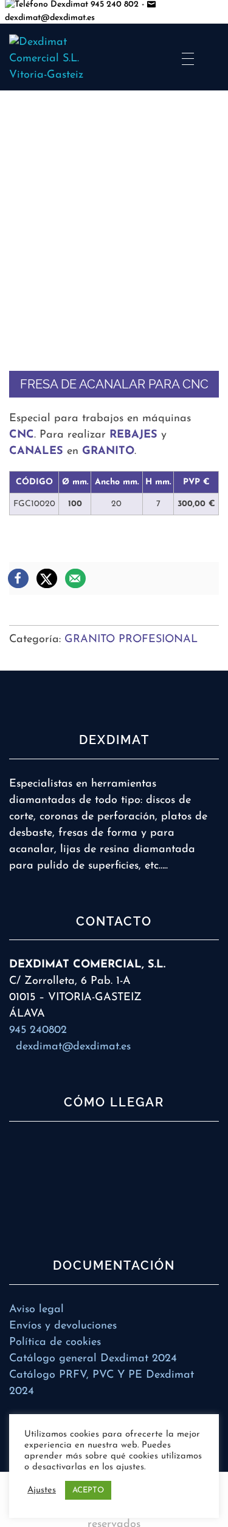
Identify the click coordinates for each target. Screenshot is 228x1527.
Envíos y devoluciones (63, 1326)
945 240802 (38, 1030)
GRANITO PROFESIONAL (131, 639)
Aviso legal (36, 1309)
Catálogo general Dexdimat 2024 (93, 1358)
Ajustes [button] (41, 1490)
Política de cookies (55, 1342)
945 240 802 (113, 4)
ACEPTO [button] (88, 1490)
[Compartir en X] (47, 578)
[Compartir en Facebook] (19, 578)
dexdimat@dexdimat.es (73, 1046)
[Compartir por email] (76, 578)
